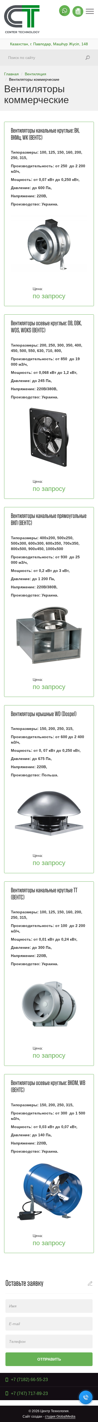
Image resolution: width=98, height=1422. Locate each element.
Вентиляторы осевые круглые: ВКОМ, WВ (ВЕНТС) (48, 1086)
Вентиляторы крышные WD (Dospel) (43, 714)
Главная (11, 74)
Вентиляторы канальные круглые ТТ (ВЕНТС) (44, 894)
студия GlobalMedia (60, 1416)
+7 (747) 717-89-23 (29, 1393)
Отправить (49, 1359)
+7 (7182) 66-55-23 (29, 1379)
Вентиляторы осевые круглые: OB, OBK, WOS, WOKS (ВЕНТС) (46, 327)
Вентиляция (35, 74)
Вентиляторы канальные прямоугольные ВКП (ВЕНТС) (49, 519)
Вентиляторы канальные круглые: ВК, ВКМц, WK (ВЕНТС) (45, 134)
